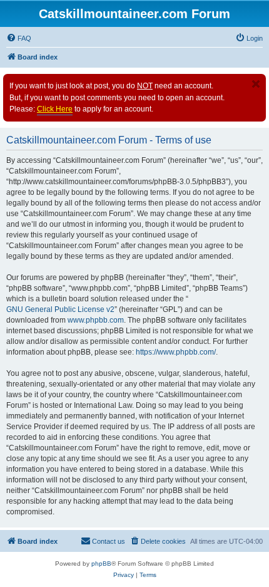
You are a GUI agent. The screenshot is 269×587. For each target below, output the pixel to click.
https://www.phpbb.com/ (176, 352)
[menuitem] (18, 38)
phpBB (101, 563)
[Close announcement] (256, 84)
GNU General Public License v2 (60, 309)
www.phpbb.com (96, 320)
